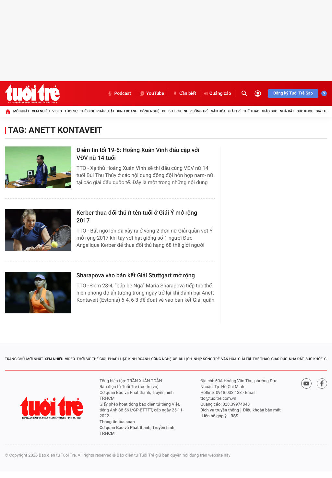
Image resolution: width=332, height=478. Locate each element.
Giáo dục (270, 111)
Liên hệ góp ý (214, 416)
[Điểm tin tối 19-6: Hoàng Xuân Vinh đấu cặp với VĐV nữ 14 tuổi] (38, 167)
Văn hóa (218, 111)
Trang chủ (15, 359)
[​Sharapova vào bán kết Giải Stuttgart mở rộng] (38, 292)
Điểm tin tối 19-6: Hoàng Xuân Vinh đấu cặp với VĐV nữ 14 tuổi (138, 154)
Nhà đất (287, 111)
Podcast (122, 93)
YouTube (155, 93)
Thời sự (71, 111)
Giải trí (234, 111)
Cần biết (187, 93)
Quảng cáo (220, 93)
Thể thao (251, 111)
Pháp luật (106, 111)
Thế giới (87, 111)
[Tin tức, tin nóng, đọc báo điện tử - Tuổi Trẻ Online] (32, 93)
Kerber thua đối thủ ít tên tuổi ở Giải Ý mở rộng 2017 (137, 216)
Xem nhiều (41, 111)
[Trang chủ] (8, 111)
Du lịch (174, 111)
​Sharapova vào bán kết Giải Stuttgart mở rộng (136, 275)
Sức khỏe (305, 111)
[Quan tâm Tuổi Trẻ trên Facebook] (322, 383)
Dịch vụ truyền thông (219, 410)
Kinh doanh (127, 111)
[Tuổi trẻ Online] (52, 407)
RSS (234, 416)
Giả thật (322, 111)
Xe (164, 111)
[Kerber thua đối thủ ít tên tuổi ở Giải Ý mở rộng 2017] (38, 230)
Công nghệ (149, 111)
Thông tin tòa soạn (117, 422)
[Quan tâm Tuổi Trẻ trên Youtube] (306, 383)
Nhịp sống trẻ (196, 111)
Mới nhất (21, 111)
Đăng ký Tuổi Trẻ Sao (293, 93)
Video (57, 111)
